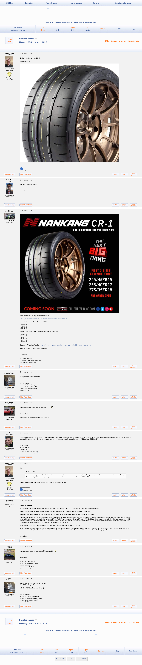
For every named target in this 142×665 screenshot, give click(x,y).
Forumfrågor (133, 651)
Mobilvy (71, 659)
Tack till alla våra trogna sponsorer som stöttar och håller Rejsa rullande (71, 22)
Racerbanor (51, 3)
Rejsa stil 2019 (82, 659)
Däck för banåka (26, 38)
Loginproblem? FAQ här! (18, 30)
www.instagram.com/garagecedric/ (30, 453)
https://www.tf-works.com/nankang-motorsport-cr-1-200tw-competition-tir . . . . (66, 345)
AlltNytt (43, 29)
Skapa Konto (18, 27)
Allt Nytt (10, 3)
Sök (119, 29)
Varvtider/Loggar (123, 3)
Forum (96, 3)
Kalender (29, 3)
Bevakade (104, 29)
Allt (57, 29)
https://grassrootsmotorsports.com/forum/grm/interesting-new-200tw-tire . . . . (45, 319)
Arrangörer (76, 3)
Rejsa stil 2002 (60, 659)
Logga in (134, 29)
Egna (73, 29)
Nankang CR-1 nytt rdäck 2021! (33, 42)
